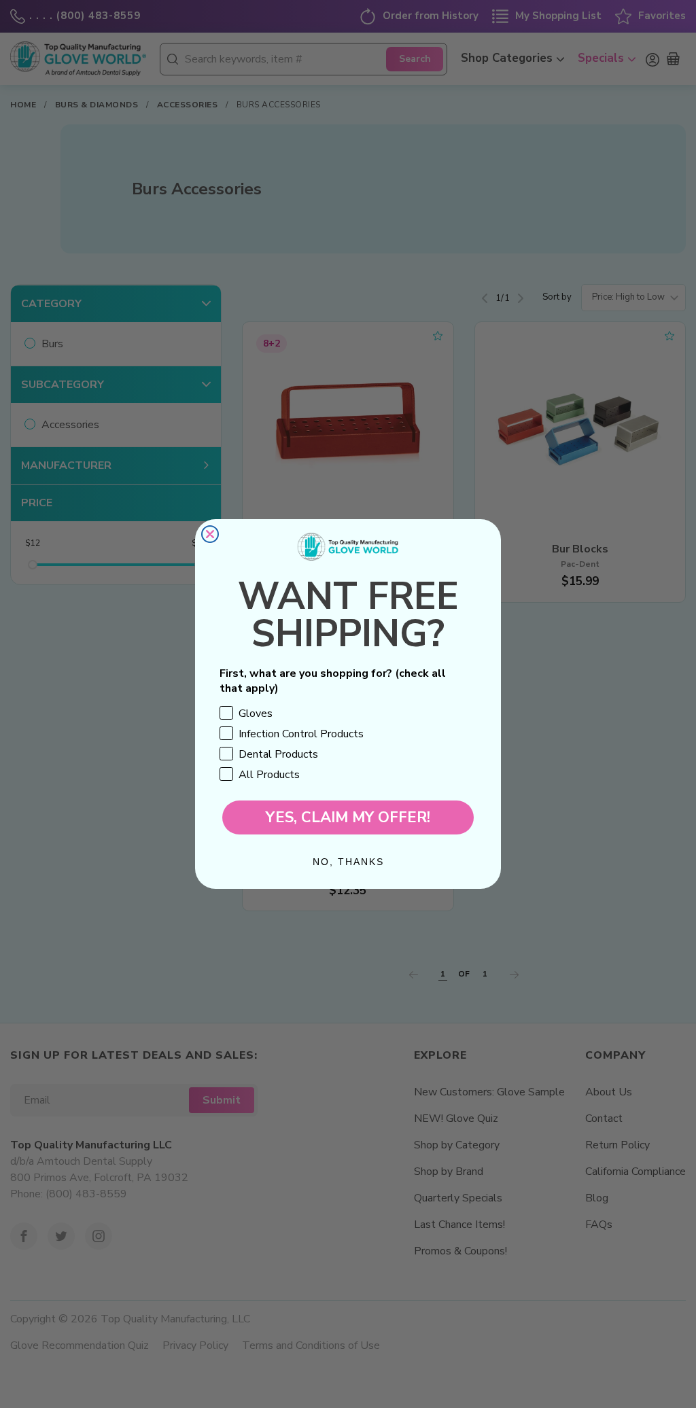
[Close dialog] (210, 534)
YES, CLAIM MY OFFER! (348, 817)
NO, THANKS (348, 861)
